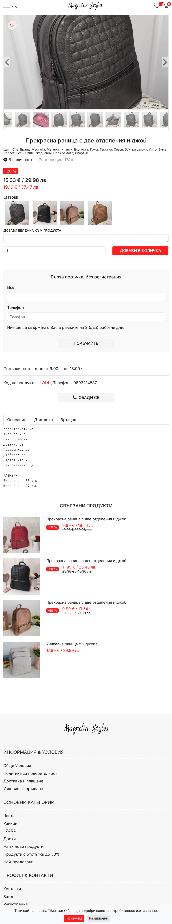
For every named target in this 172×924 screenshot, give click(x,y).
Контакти (12, 888)
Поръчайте (86, 343)
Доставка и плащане (23, 781)
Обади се (88, 397)
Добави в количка (140, 250)
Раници (10, 823)
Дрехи (9, 838)
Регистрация (15, 904)
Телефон (15, 307)
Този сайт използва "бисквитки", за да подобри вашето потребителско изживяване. (86, 911)
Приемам (74, 918)
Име (11, 287)
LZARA (9, 831)
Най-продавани (18, 861)
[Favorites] (12, 26)
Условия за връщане (23, 788)
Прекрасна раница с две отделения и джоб (86, 519)
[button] (14, 6)
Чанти (9, 815)
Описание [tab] (16, 419)
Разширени (98, 918)
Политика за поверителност (30, 773)
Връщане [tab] (69, 419)
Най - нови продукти (23, 846)
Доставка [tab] (43, 419)
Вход (8, 896)
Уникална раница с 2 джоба (71, 644)
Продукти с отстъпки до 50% (31, 854)
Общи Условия (17, 765)
